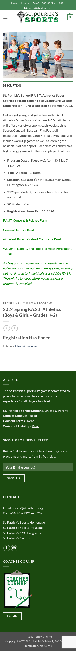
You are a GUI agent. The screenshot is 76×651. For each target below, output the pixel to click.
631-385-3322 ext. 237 (50, 3)
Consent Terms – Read (18, 230)
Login (12, 616)
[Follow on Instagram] (14, 548)
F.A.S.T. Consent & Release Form (25, 220)
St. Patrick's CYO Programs (22, 533)
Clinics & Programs (37, 303)
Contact (25, 3)
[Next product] (6, 328)
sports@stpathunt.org (40, 7)
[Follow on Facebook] (6, 548)
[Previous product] (14, 328)
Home (14, 3)
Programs (11, 303)
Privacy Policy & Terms (38, 636)
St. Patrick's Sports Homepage (24, 522)
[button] (5, 17)
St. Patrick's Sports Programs (23, 527)
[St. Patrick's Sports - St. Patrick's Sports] (38, 17)
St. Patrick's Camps (16, 538)
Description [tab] (12, 85)
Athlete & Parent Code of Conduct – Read (32, 239)
